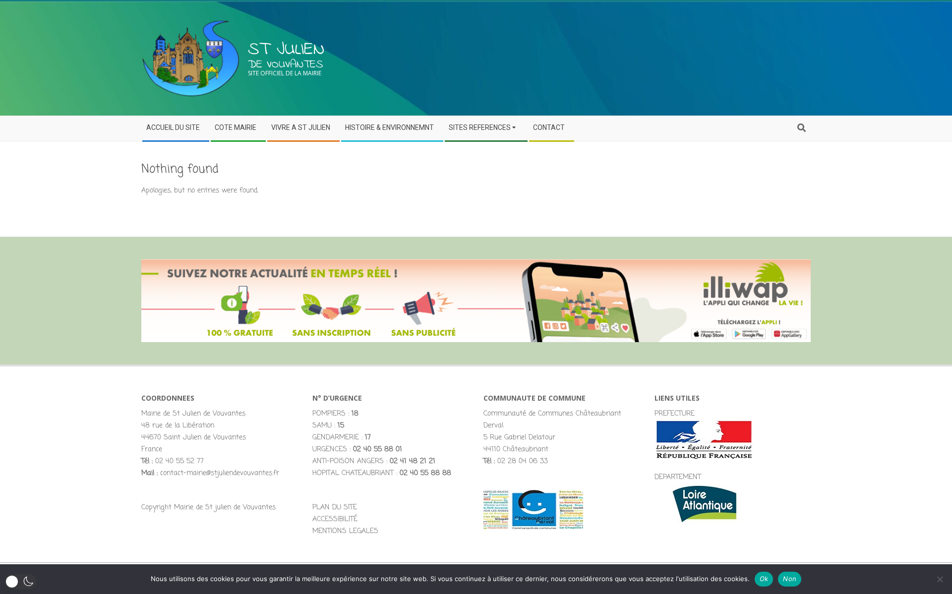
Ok (764, 579)
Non (789, 579)
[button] (20, 581)
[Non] (940, 579)
